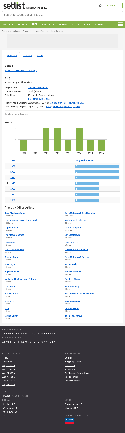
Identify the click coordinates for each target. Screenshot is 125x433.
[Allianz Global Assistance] (69, 420)
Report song (25, 114)
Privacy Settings (72, 380)
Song (12, 55)
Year (12, 160)
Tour (27, 55)
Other (40, 55)
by (39, 99)
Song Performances (85, 160)
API (4, 415)
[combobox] (62, 14)
